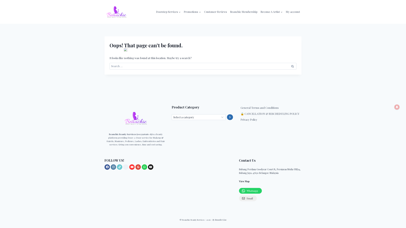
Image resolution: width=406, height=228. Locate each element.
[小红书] (125, 167)
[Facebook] (107, 167)
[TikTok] (119, 167)
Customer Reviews (215, 11)
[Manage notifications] (396, 107)
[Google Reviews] (138, 167)
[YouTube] (132, 167)
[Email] (150, 167)
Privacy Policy (249, 119)
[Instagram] (113, 167)
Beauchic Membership (243, 11)
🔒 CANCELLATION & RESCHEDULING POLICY (270, 113)
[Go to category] (230, 117)
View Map (244, 181)
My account (293, 11)
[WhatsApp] (144, 167)
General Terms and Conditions (260, 107)
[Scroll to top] (400, 200)
